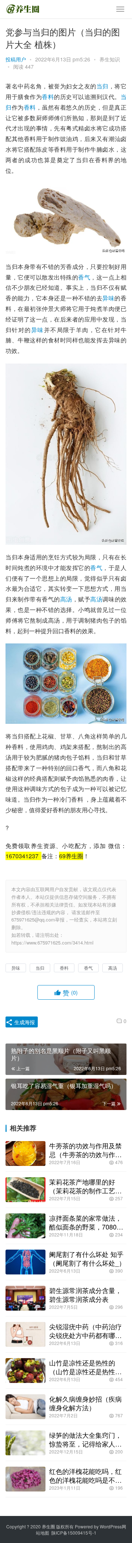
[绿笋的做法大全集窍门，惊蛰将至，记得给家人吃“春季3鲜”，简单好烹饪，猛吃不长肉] (25, 1442)
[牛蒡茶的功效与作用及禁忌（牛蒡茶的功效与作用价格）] (25, 1153)
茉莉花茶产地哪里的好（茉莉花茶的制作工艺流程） (85, 1186)
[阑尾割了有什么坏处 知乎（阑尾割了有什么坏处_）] (25, 1262)
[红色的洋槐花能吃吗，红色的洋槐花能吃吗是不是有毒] (25, 1479)
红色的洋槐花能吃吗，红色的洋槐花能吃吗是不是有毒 (85, 1475)
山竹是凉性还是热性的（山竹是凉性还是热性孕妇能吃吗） (85, 1367)
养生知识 (109, 59)
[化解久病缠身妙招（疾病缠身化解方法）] (25, 1406)
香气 (84, 277)
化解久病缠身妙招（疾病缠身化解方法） (85, 1403)
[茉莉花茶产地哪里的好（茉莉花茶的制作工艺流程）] (25, 1189)
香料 (48, 96)
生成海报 (24, 1022)
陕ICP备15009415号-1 (73, 1532)
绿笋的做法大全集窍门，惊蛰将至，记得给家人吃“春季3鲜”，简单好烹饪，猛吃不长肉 (86, 1439)
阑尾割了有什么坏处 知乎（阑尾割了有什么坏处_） (87, 1258)
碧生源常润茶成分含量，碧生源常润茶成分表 (85, 1294)
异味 (108, 298)
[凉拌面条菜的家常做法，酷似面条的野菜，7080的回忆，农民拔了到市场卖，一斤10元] (25, 1225)
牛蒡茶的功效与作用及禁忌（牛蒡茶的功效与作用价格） (85, 1150)
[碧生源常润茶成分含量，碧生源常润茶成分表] (25, 1298)
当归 (102, 86)
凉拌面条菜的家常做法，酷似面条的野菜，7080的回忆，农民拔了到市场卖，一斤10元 (86, 1222)
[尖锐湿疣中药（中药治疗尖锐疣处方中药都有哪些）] (25, 1334)
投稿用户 (16, 59)
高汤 (66, 599)
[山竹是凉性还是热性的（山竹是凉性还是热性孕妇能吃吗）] (25, 1370)
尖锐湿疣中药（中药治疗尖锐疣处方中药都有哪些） (85, 1330)
